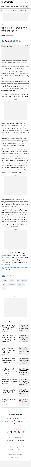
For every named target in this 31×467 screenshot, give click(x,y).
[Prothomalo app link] (10, 441)
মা (3, 284)
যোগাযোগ (11, 449)
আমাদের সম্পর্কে (4, 447)
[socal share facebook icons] (3, 42)
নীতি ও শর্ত (25, 447)
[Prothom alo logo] (15, 415)
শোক (4, 288)
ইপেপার (22, 421)
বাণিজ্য (20, 6)
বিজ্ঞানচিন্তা (22, 418)
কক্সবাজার (24, 280)
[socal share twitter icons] (5, 42)
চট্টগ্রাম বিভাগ (21, 284)
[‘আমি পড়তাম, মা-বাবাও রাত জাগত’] (24, 402)
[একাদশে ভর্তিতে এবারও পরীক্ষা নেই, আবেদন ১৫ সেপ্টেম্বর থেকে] (24, 351)
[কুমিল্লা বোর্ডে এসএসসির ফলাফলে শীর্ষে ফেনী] (24, 393)
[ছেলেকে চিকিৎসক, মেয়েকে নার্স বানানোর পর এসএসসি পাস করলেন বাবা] (24, 362)
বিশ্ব (17, 6)
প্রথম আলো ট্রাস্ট (5, 421)
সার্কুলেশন (18, 447)
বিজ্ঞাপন (12, 447)
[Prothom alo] (7, 2)
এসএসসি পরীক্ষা (11, 284)
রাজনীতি (13, 6)
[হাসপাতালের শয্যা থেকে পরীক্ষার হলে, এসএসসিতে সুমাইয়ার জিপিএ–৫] (24, 329)
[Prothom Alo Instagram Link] (16, 432)
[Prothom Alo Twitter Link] (12, 432)
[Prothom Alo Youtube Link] (20, 432)
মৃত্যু (18, 280)
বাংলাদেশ (8, 6)
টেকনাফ (11, 280)
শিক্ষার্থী (4, 280)
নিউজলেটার (17, 449)
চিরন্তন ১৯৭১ (17, 421)
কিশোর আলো (16, 418)
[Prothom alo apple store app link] (21, 441)
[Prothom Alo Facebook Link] (8, 432)
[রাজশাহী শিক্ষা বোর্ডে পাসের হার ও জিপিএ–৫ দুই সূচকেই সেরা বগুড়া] (24, 383)
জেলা (3, 24)
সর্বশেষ (2, 6)
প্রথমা (27, 421)
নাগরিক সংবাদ (8, 418)
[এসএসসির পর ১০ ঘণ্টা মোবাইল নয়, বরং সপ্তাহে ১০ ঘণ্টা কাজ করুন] (24, 372)
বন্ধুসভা (11, 421)
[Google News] (23, 432)
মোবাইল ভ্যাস (15, 424)
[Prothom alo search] (21, 2)
